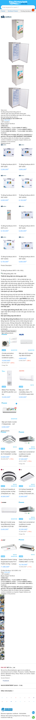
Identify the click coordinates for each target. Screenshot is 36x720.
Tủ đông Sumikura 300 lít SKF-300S (8, 196)
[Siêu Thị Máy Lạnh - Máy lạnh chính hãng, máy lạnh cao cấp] (18, 2)
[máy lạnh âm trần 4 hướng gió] (2, 618)
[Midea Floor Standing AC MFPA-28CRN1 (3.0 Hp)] (9, 378)
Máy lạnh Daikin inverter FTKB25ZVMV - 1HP (9, 423)
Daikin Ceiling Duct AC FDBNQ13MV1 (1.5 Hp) (26, 560)
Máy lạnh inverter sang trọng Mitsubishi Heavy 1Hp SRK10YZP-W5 (8, 524)
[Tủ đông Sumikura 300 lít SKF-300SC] (9, 244)
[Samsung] (11, 701)
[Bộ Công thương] (6, 709)
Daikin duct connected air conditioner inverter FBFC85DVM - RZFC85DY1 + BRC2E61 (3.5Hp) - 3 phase (27, 524)
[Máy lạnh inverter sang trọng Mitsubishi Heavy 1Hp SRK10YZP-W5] (9, 510)
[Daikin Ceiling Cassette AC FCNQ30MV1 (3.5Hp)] (9, 440)
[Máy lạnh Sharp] (6, 701)
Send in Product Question (9, 331)
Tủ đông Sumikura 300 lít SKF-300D (26, 227)
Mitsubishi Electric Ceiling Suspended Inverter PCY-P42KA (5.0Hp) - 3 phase (9, 561)
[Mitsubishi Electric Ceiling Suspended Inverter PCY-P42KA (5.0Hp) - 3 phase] (9, 547)
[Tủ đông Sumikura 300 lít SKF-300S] (9, 183)
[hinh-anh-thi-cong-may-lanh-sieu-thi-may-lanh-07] (2, 653)
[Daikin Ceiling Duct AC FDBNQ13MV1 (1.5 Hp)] (27, 547)
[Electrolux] (24, 701)
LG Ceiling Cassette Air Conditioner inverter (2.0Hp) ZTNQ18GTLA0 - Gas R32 (26, 491)
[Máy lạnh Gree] (29, 701)
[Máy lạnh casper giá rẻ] (2, 596)
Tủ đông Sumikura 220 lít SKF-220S (8, 165)
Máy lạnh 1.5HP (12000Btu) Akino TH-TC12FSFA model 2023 (26, 392)
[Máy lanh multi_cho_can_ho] (2, 622)
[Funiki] (33, 701)
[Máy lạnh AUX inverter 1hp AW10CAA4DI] (26, 341)
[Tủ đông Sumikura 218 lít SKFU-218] (9, 214)
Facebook (6, 681)
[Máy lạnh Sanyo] (15, 701)
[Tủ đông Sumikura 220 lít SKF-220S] (9, 152)
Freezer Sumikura (10, 123)
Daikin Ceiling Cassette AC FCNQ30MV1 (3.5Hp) (9, 453)
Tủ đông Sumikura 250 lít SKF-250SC (26, 196)
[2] (2, 649)
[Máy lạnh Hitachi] (2, 701)
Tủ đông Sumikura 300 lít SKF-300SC (8, 258)
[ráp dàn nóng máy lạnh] (2, 605)
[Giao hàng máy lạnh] (2, 601)
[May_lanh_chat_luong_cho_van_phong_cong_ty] (2, 627)
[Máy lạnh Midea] (20, 701)
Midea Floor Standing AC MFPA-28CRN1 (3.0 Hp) (9, 392)
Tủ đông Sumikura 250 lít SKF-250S (26, 165)
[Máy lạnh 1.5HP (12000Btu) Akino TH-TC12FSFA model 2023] (26, 378)
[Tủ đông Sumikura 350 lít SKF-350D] (27, 244)
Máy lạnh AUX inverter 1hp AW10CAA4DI (26, 354)
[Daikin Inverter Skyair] (2, 631)
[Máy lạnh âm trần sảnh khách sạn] (2, 609)
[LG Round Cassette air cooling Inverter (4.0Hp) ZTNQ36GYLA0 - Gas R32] (9, 477)
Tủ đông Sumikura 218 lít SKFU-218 (8, 227)
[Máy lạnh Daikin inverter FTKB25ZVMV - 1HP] (9, 410)
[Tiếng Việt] (33, 10)
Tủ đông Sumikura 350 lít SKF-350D (26, 258)
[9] (2, 657)
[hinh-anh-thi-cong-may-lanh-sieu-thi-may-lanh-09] (2, 644)
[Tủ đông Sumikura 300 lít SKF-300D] (27, 214)
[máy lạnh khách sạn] (2, 614)
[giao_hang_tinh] (2, 636)
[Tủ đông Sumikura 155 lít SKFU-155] (18, 29)
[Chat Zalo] (33, 712)
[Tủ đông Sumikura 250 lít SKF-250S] (27, 152)
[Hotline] (33, 717)
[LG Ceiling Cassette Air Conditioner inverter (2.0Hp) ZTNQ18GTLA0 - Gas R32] (27, 477)
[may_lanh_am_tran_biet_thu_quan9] (2, 640)
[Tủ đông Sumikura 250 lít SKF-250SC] (27, 183)
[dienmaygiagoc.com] (18, 52)
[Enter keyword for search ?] (29, 7)
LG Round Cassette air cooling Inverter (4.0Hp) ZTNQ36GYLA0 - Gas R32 (8, 491)
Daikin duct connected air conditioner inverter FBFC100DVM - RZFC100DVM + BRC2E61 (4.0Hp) (27, 454)
